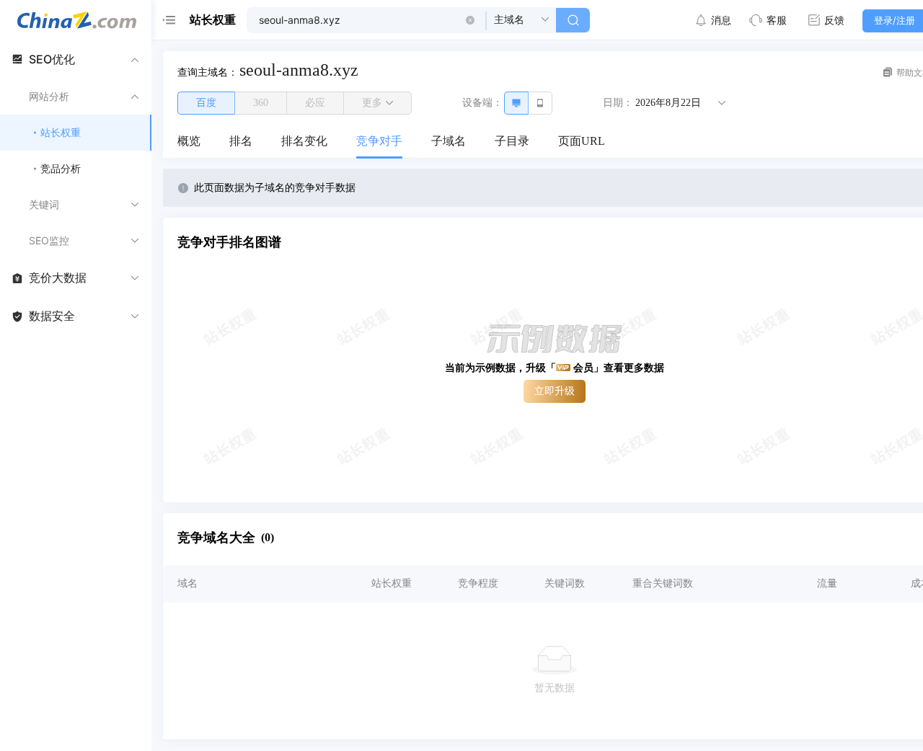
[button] (470, 20)
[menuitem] (189, 142)
